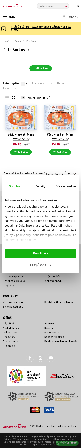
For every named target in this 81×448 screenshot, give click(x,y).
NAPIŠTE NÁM (69, 443)
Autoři (18, 40)
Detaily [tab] (40, 186)
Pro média (9, 345)
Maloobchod (10, 332)
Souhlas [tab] (14, 186)
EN (77, 5)
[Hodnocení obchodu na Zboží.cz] (62, 375)
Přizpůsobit (38, 265)
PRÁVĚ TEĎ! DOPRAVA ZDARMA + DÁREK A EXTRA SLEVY (41, 28)
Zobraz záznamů (55, 174)
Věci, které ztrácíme (21, 134)
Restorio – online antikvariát (60, 341)
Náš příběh (9, 323)
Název (60, 83)
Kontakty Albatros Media (58, 302)
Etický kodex (51, 332)
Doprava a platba (13, 276)
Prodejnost (38, 83)
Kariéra (48, 328)
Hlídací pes (42, 68)
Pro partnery (10, 341)
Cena (6, 88)
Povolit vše (40, 253)
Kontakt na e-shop (13, 302)
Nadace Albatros (54, 337)
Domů (6, 40)
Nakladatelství (11, 328)
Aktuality (49, 323)
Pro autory (9, 337)
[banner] (20, 4)
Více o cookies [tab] (66, 186)
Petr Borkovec (21, 139)
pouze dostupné (38, 98)
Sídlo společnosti (13, 306)
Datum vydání (11, 83)
